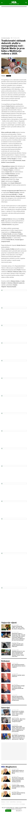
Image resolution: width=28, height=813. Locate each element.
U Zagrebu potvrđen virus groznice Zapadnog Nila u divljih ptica (17, 645)
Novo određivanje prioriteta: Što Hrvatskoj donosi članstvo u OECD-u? (18, 666)
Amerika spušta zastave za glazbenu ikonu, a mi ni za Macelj (18, 772)
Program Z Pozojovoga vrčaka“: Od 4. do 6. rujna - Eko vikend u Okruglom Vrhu (18, 627)
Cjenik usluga (19, 801)
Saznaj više (18, 810)
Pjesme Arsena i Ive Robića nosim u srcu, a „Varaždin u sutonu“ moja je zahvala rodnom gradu (18, 713)
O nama (7, 801)
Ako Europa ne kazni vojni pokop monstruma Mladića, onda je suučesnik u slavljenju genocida (18, 779)
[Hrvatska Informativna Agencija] (14, 2)
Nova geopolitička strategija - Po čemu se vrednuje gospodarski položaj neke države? (18, 687)
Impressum (3, 801)
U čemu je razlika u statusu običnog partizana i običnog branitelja (18, 787)
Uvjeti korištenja (13, 801)
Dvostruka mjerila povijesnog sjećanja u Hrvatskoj (18, 793)
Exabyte (23, 804)
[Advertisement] (14, 21)
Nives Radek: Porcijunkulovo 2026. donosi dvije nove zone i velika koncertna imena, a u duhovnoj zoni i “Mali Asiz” (18, 737)
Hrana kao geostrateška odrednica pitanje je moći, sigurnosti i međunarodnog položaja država (18, 698)
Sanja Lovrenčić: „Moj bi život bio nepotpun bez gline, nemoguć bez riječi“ (18, 720)
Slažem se (8, 810)
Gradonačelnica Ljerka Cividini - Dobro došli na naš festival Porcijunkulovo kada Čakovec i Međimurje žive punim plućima (18, 729)
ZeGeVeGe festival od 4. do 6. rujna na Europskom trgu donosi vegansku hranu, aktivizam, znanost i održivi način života (18, 654)
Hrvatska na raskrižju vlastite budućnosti (18, 675)
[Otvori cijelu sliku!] (14, 65)
